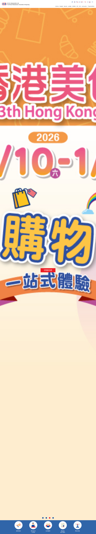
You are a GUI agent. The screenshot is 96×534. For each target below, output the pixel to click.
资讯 (80, 6)
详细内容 (48, 270)
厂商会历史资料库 (91, 6)
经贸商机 (74, 6)
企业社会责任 (84, 6)
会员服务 (69, 6)
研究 (77, 6)
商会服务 (61, 6)
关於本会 (57, 6)
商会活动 (65, 6)
